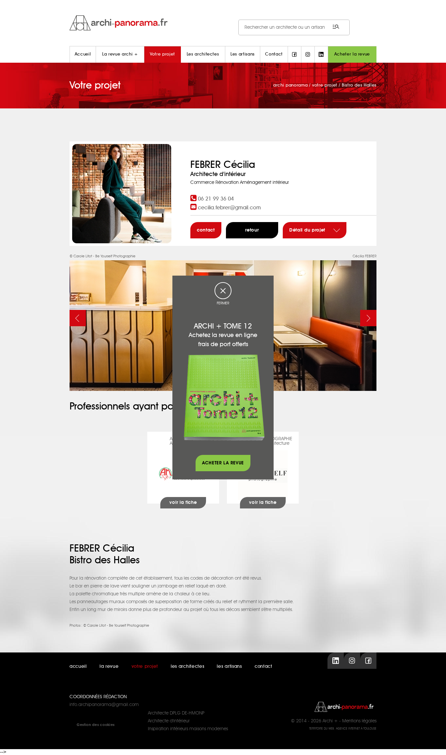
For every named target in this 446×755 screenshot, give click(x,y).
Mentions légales (359, 721)
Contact (274, 54)
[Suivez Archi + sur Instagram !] (307, 54)
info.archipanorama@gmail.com (104, 704)
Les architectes (203, 54)
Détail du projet (308, 230)
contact (206, 230)
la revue (109, 666)
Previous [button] (78, 318)
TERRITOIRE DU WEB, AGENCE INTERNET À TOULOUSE (342, 728)
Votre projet (162, 54)
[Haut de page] (434, 743)
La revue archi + (120, 54)
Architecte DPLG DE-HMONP (176, 713)
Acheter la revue (352, 54)
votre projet (145, 666)
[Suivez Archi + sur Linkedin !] (321, 54)
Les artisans (243, 54)
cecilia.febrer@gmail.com (229, 207)
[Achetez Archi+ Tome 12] (224, 397)
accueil (78, 666)
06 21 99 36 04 (216, 198)
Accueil (83, 54)
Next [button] (368, 318)
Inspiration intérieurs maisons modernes (188, 729)
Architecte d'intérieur (169, 721)
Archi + (330, 721)
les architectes (187, 666)
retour (252, 230)
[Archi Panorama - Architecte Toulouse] (223, 23)
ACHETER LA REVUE (223, 463)
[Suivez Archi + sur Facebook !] (294, 54)
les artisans (229, 666)
